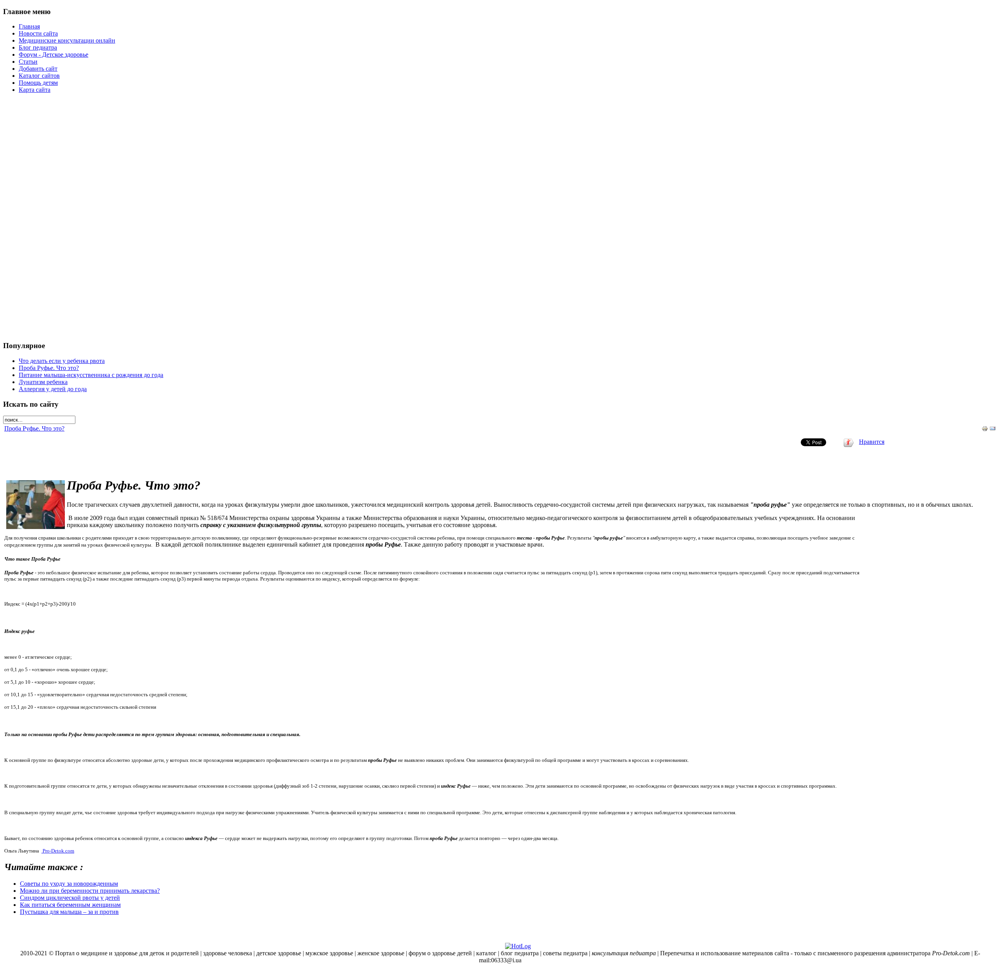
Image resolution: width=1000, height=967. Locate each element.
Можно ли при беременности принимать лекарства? (90, 890)
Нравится (871, 441)
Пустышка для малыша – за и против (69, 911)
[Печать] (985, 429)
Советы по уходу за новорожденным (69, 883)
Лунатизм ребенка (43, 382)
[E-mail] (992, 429)
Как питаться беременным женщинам (70, 904)
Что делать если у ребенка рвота (62, 360)
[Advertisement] (500, 217)
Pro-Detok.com (58, 851)
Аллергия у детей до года (53, 389)
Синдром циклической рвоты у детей (70, 897)
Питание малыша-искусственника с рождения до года (91, 375)
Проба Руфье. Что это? (49, 368)
